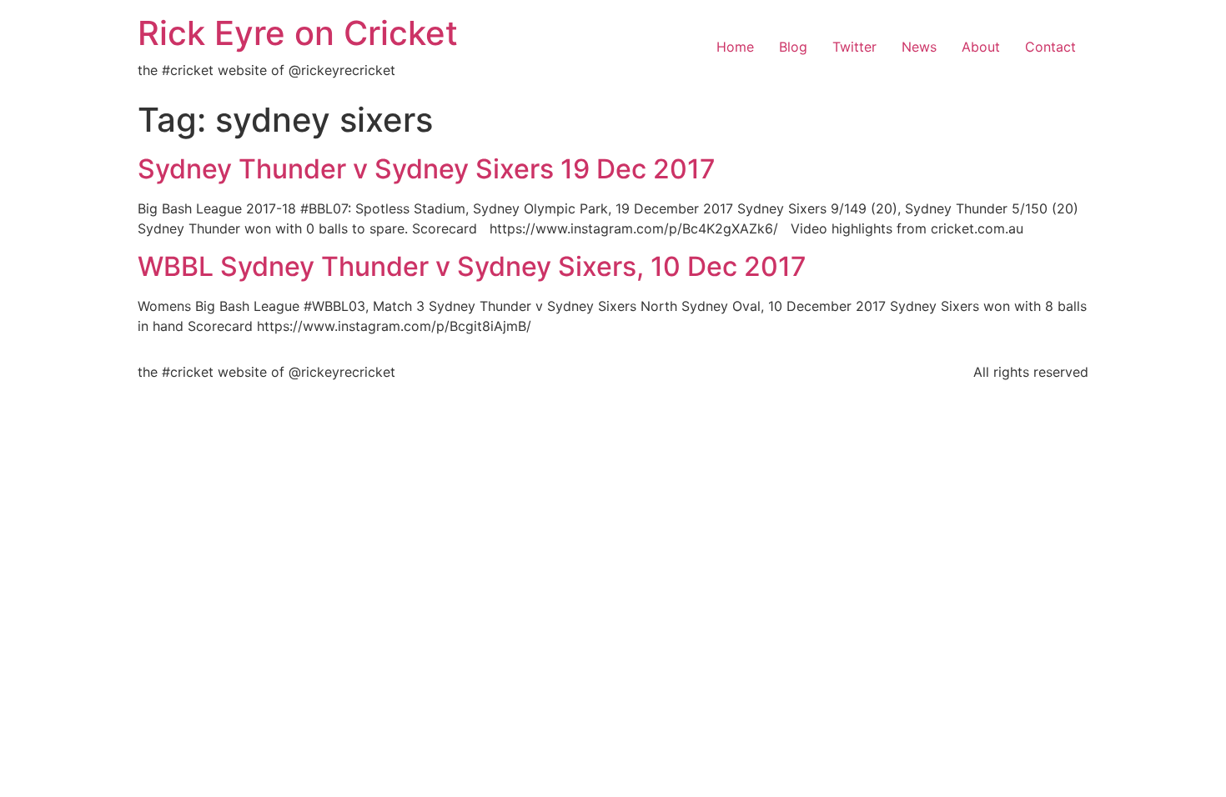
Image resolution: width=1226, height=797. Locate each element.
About (981, 46)
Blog (793, 46)
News (919, 46)
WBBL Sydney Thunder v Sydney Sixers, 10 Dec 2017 (472, 266)
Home (735, 46)
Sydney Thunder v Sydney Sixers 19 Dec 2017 (427, 169)
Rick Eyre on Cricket (298, 33)
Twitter (854, 46)
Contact (1050, 46)
